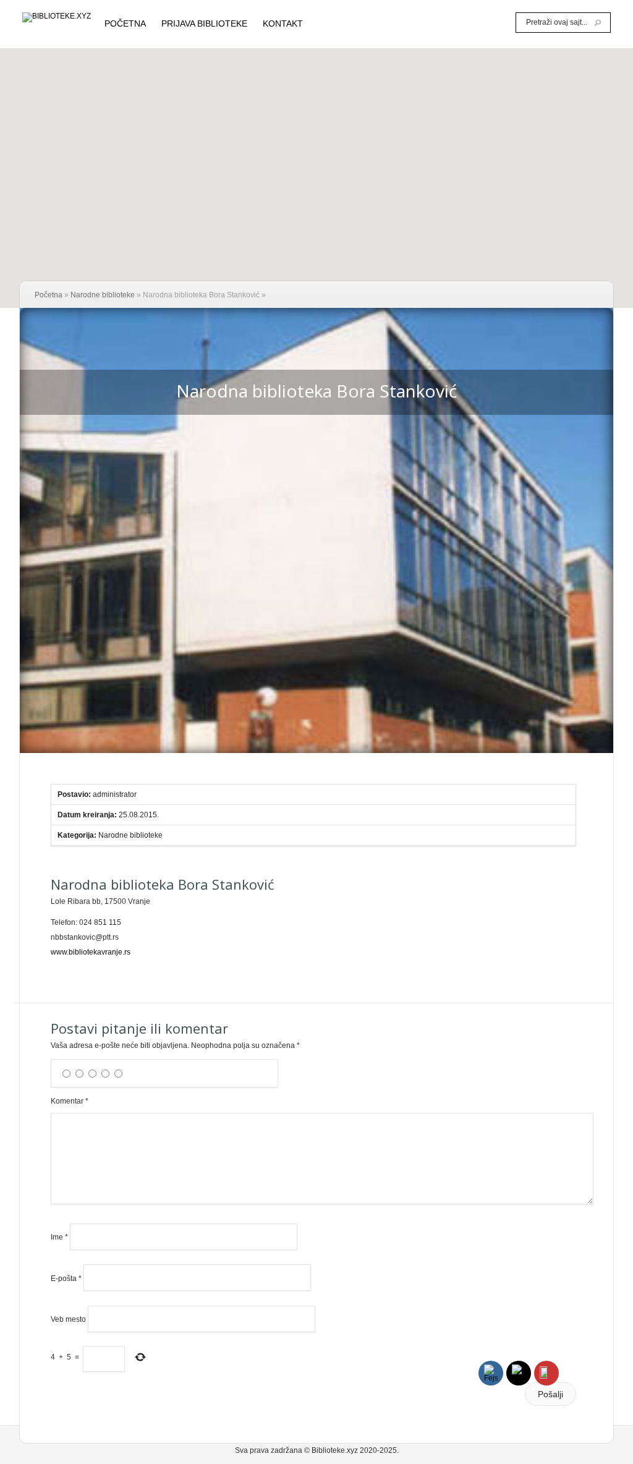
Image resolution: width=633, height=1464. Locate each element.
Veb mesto (68, 1319)
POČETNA (125, 23)
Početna (48, 295)
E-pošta (66, 1278)
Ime (59, 1237)
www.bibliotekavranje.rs (90, 952)
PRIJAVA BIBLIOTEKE (204, 23)
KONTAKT (283, 23)
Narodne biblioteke (102, 295)
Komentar (69, 1101)
